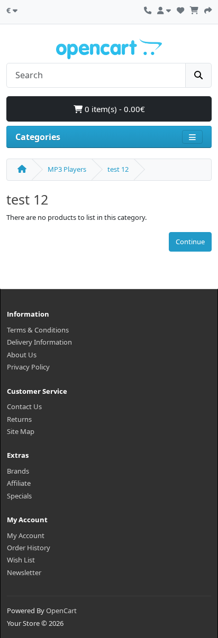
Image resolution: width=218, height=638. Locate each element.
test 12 (118, 169)
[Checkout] (208, 9)
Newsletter (24, 572)
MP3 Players (67, 169)
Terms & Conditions (38, 330)
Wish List (21, 560)
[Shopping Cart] (194, 9)
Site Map (20, 431)
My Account (25, 535)
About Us (22, 354)
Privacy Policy (28, 367)
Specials (19, 496)
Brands (18, 471)
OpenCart (61, 610)
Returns (19, 419)
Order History (28, 547)
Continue (190, 241)
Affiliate (19, 483)
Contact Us (24, 406)
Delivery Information (39, 342)
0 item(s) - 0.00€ (114, 109)
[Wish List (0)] (180, 9)
